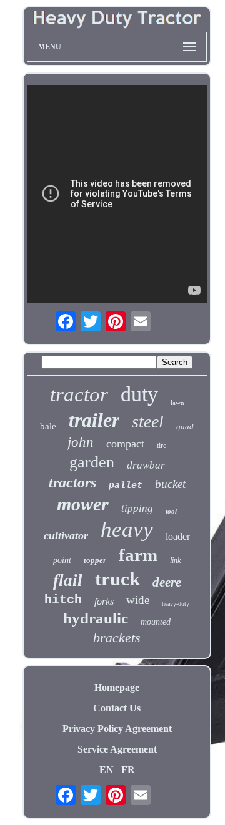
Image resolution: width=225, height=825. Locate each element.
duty (139, 394)
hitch (63, 600)
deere (166, 582)
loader (178, 536)
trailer (94, 420)
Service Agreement (117, 749)
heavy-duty (175, 603)
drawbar (146, 465)
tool (171, 511)
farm (138, 555)
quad (185, 426)
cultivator (66, 535)
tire (161, 445)
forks (104, 601)
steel (148, 421)
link (175, 560)
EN (106, 769)
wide (137, 600)
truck (117, 579)
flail (67, 580)
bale (48, 426)
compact (125, 443)
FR (128, 769)
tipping (137, 508)
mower (83, 504)
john (81, 442)
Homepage (116, 687)
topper (95, 560)
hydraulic (95, 618)
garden (91, 462)
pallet (125, 486)
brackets (117, 637)
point (62, 560)
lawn (177, 402)
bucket (170, 484)
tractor (79, 394)
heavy (127, 529)
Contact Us (117, 708)
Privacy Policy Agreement (117, 728)
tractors (72, 482)
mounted (156, 622)
